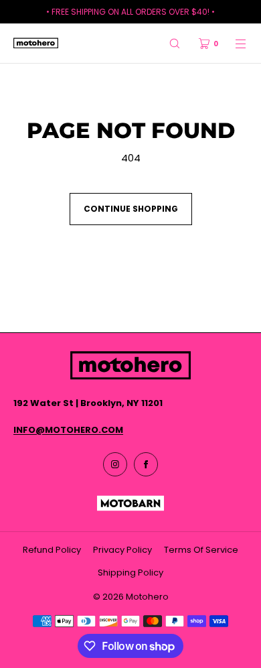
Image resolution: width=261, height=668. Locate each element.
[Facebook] (146, 464)
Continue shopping (131, 208)
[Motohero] (35, 43)
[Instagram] (115, 464)
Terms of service (201, 549)
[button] (175, 43)
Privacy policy (122, 549)
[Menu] (233, 43)
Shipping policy (130, 572)
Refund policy (52, 549)
